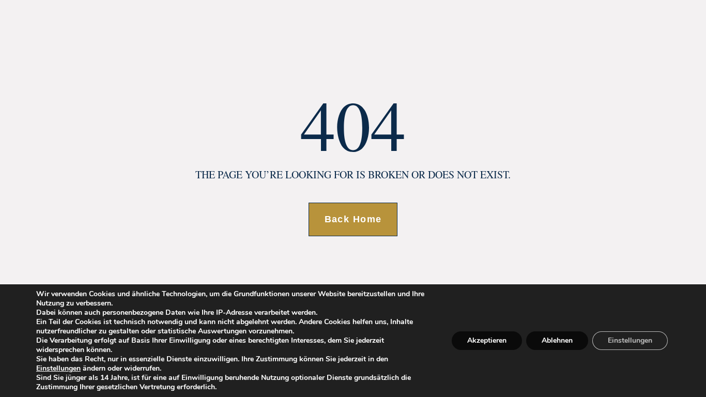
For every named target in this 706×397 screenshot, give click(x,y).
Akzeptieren (487, 340)
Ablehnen (557, 340)
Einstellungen (58, 368)
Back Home (353, 219)
